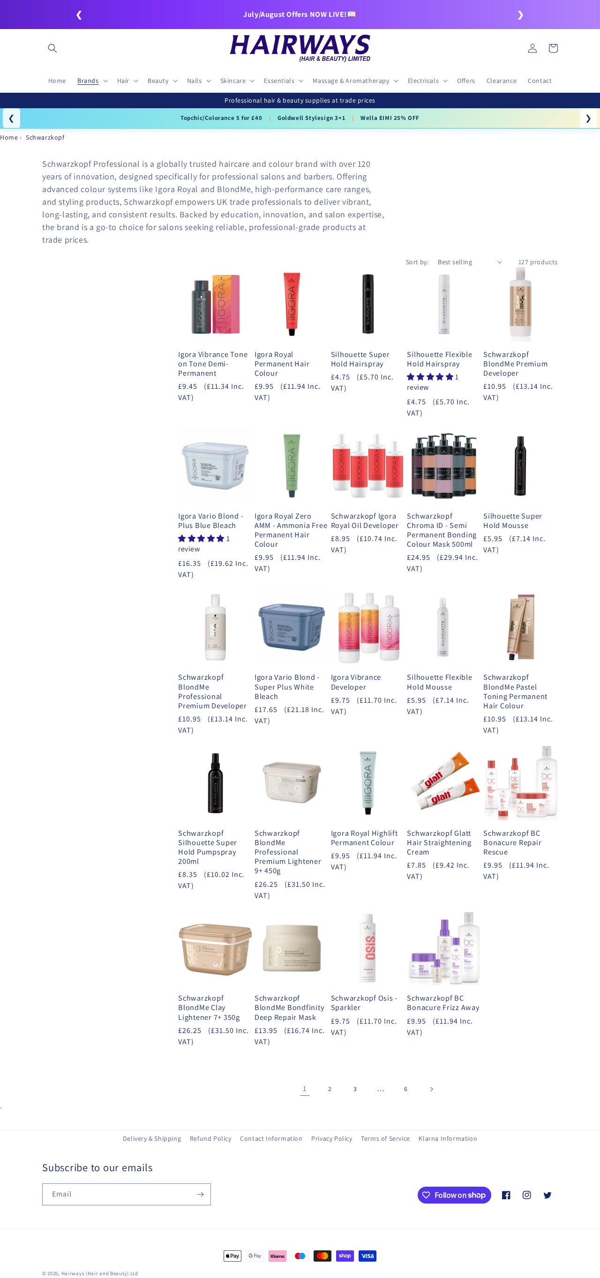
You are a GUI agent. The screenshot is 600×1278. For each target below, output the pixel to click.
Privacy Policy (331, 1138)
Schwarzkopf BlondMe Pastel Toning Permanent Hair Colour (515, 691)
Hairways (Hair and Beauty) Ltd (99, 1273)
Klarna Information (448, 1138)
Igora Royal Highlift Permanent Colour (364, 837)
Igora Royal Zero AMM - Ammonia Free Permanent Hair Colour (291, 530)
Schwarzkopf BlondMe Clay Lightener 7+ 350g (209, 1007)
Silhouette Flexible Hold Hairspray (439, 358)
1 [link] (305, 1088)
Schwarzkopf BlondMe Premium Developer (515, 363)
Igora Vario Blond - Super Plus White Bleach (287, 686)
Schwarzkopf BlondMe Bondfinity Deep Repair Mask (289, 1007)
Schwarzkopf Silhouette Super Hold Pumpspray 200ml (207, 847)
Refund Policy (211, 1138)
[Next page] (431, 1089)
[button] (52, 48)
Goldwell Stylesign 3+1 (311, 118)
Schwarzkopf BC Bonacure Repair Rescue (512, 842)
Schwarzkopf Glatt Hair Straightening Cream (439, 842)
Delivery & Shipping (152, 1138)
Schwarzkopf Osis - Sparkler (364, 1002)
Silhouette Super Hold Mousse (512, 520)
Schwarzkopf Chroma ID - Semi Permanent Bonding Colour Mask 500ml (442, 530)
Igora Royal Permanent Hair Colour (282, 363)
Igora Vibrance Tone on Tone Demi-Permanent (213, 363)
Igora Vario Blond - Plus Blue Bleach (210, 520)
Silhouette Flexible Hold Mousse (439, 681)
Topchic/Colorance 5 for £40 (221, 118)
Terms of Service (385, 1138)
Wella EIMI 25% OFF (390, 118)
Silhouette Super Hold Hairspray (360, 358)
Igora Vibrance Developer (356, 681)
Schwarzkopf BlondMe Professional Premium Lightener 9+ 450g (288, 852)
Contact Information (271, 1138)
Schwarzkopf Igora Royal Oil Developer (365, 520)
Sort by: (417, 262)
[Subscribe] (200, 1194)
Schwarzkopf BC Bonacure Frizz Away (443, 1002)
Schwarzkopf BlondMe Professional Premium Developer (212, 691)
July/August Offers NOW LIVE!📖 (299, 14)
